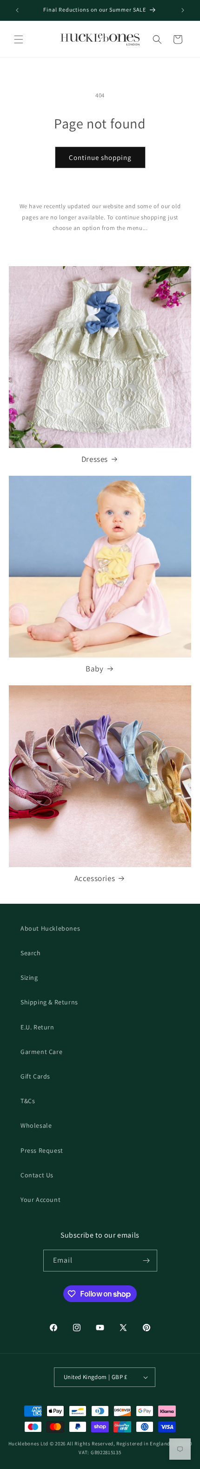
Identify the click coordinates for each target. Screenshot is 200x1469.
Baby (94, 669)
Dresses (94, 459)
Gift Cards (35, 1076)
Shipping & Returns (49, 1002)
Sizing (29, 977)
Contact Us (36, 1175)
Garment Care (41, 1051)
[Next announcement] (183, 10)
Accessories (94, 878)
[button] (18, 39)
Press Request (41, 1150)
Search (30, 953)
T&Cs (27, 1101)
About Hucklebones (50, 928)
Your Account (40, 1199)
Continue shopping (100, 157)
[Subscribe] (146, 1260)
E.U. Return (37, 1027)
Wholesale (36, 1125)
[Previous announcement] (17, 10)
